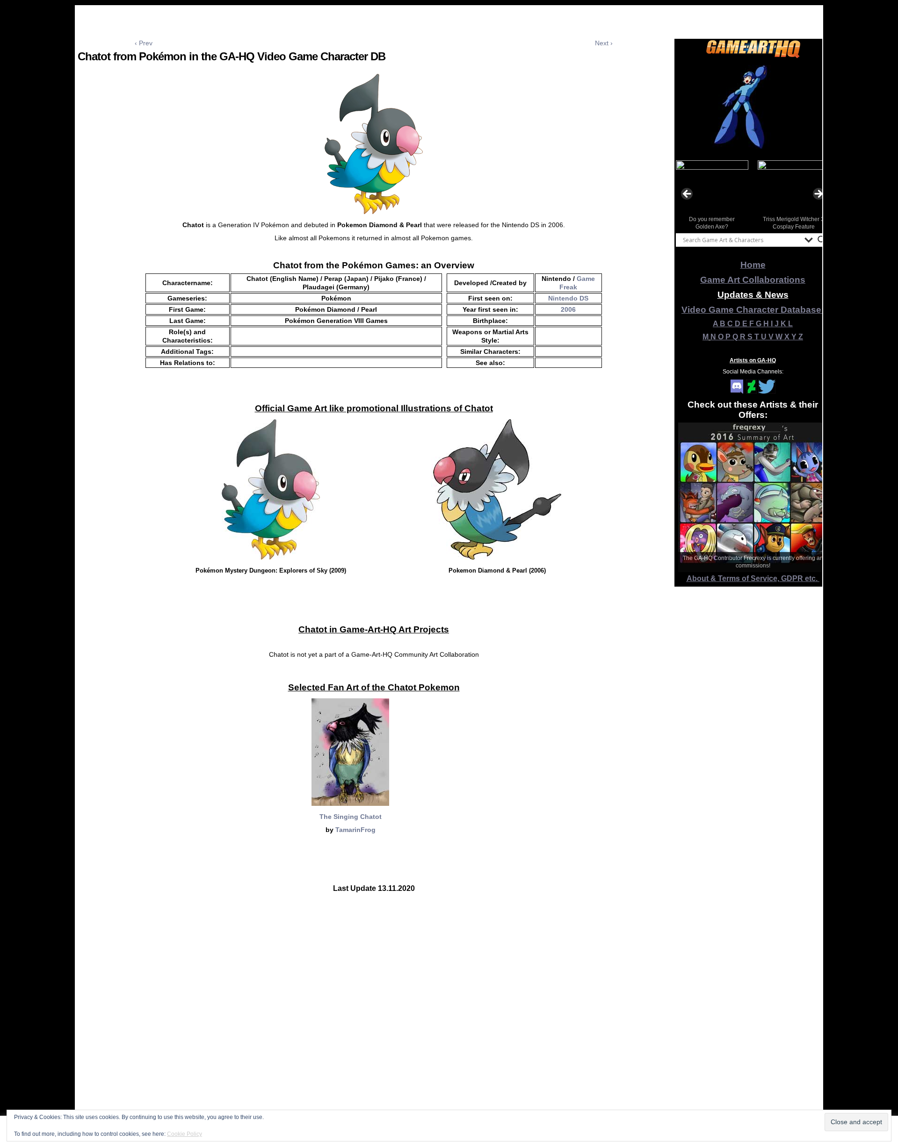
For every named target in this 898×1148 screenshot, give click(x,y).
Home (753, 265)
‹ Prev (143, 43)
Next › (604, 43)
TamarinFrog (355, 829)
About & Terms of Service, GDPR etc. (753, 578)
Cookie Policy (184, 1134)
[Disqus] (374, 1024)
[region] (753, 107)
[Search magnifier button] (821, 239)
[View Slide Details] (753, 107)
